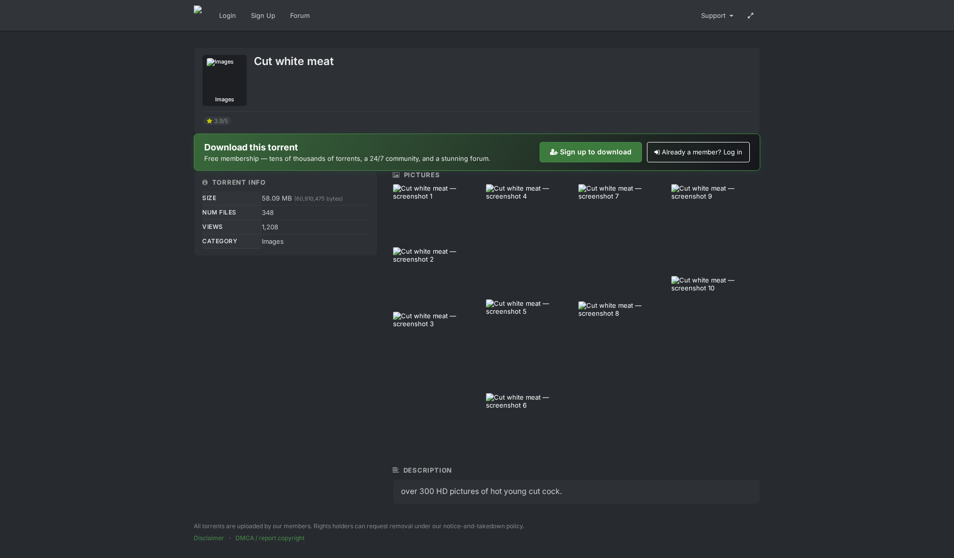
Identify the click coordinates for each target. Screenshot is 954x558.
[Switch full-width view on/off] (750, 15)
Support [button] (714, 15)
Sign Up (263, 15)
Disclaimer (209, 538)
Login (227, 15)
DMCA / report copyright (270, 538)
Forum (300, 15)
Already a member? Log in (702, 152)
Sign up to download (596, 151)
